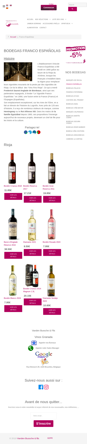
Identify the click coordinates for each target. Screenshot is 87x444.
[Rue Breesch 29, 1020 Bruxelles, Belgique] (43, 358)
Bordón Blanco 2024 (12, 298)
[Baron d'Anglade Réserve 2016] (12, 224)
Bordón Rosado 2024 (51, 242)
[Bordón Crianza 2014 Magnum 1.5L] (31, 275)
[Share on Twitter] (30, 132)
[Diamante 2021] (31, 224)
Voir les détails (13, 196)
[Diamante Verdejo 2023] (51, 280)
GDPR (50, 438)
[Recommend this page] (38, 132)
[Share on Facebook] (26, 132)
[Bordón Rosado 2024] (51, 224)
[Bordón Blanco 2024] (12, 280)
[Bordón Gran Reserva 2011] (51, 168)
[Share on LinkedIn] (34, 132)
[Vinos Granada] (12, 23)
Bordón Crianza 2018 (13, 186)
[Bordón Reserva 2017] (31, 168)
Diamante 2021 (29, 242)
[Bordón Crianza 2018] (12, 168)
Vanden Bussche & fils (28, 438)
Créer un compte (51, 7)
